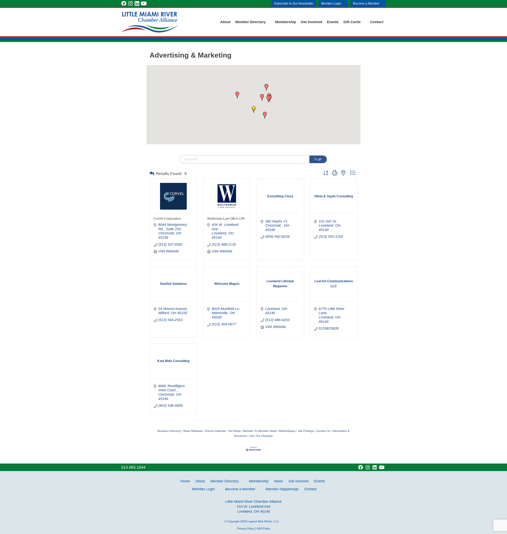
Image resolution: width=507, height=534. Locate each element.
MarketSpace (287, 430)
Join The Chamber (261, 435)
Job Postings (306, 430)
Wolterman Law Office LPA (226, 218)
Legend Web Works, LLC (263, 521)
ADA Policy (263, 528)
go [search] (320, 159)
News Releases (193, 430)
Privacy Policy (245, 528)
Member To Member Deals (259, 430)
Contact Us (323, 430)
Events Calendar (215, 430)
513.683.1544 (133, 467)
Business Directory (169, 430)
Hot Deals (234, 430)
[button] (254, 109)
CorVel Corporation (167, 218)
